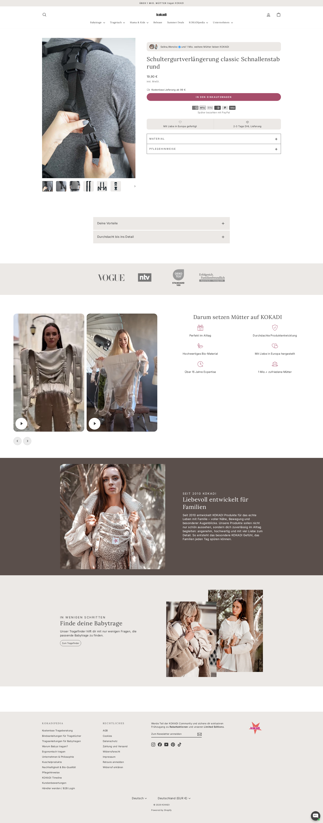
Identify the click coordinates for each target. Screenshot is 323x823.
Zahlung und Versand (115, 746)
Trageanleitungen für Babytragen (61, 741)
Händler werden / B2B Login (58, 788)
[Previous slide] (17, 441)
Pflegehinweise (162, 148)
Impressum (109, 756)
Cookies (107, 735)
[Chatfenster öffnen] (315, 816)
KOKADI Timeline (52, 777)
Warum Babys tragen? (55, 746)
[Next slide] (27, 441)
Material (157, 138)
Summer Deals (175, 22)
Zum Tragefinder (70, 643)
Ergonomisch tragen (53, 751)
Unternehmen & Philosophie (58, 756)
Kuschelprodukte (52, 762)
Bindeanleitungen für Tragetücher (61, 735)
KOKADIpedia (197, 22)
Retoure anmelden (113, 762)
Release (157, 22)
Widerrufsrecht (111, 751)
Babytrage (96, 22)
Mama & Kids (138, 22)
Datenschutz (110, 741)
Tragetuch (116, 22)
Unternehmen (221, 22)
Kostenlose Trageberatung (57, 730)
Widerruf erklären (113, 767)
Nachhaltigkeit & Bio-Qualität (59, 767)
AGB (105, 730)
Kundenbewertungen (54, 782)
